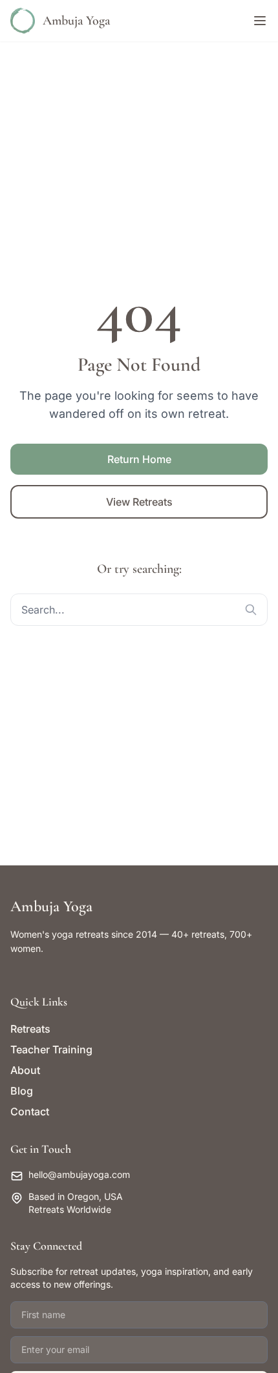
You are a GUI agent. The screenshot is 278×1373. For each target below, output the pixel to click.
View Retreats (139, 501)
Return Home (139, 459)
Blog (21, 1090)
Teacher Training (51, 1049)
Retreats (30, 1028)
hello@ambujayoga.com (79, 1174)
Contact (29, 1111)
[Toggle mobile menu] (260, 21)
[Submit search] (250, 609)
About (25, 1070)
